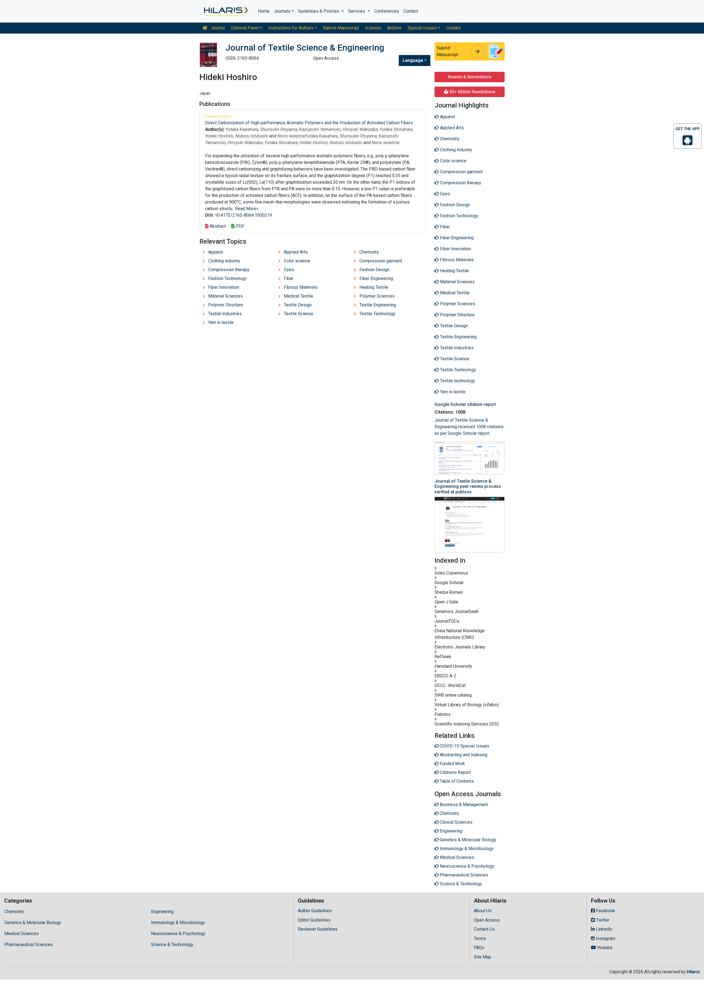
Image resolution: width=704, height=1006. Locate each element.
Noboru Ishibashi (251, 136)
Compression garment (380, 260)
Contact (410, 11)
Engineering (162, 911)
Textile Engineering (377, 304)
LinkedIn (603, 929)
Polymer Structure (225, 304)
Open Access (487, 920)
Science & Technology (172, 944)
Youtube (604, 947)
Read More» (246, 208)
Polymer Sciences (377, 296)
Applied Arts (296, 252)
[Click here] (225, 11)
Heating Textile (373, 287)
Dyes (289, 269)
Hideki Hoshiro (219, 136)
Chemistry (369, 252)
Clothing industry (224, 260)
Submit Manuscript (341, 28)
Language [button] (413, 60)
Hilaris (693, 971)
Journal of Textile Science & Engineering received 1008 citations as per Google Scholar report (469, 426)
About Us (482, 910)
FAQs (479, 947)
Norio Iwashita (291, 136)
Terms (480, 938)
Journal (217, 28)
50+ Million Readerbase (471, 91)
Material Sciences (225, 296)
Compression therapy (228, 269)
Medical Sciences (21, 933)
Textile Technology (377, 313)
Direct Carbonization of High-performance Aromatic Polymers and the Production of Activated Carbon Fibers (309, 122)
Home (264, 11)
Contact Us (484, 929)
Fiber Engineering (376, 278)
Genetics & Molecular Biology (32, 922)
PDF (239, 226)
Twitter (602, 920)
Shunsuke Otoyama (278, 129)
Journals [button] (282, 11)
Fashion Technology (227, 278)
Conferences (386, 11)
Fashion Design (374, 269)
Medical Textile (298, 296)
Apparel (215, 252)
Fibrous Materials (301, 287)
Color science (297, 260)
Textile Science (298, 313)
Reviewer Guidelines (317, 929)
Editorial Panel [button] (245, 28)
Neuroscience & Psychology (178, 933)
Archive (394, 28)
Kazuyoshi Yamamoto (320, 129)
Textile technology (457, 380)
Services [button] (357, 11)
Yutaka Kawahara (242, 129)
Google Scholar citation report (465, 404)
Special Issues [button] (422, 28)
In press (373, 28)
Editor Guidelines (314, 920)
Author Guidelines (315, 910)
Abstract (217, 226)
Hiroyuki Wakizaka (360, 129)
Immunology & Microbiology (178, 922)
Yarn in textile (221, 322)
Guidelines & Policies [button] (319, 11)
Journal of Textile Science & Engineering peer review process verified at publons (468, 486)
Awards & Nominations (469, 76)
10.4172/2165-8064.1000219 (243, 215)
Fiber (289, 278)
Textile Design (298, 304)
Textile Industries (225, 313)
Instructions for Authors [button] (291, 28)
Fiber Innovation (223, 287)
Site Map (482, 957)
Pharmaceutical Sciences (28, 944)
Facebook (605, 910)
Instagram (605, 938)
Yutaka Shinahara (396, 129)
